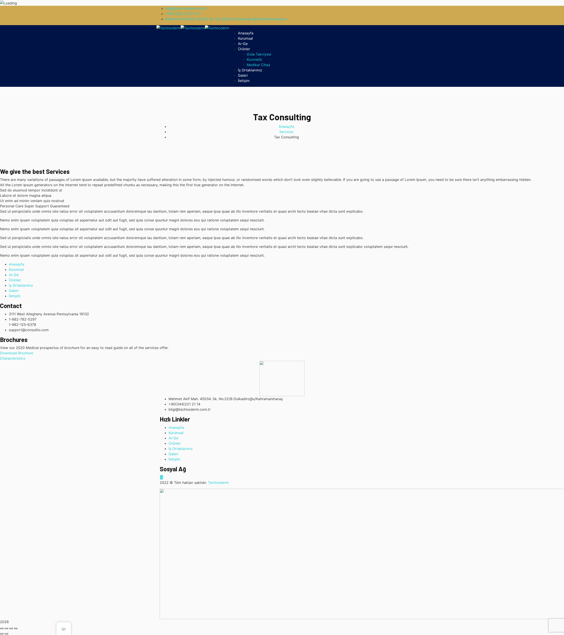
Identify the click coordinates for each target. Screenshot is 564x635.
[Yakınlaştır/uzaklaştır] (15, 628)
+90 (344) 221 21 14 (182, 13)
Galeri (14, 290)
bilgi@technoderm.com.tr (186, 8)
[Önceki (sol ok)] (2, 633)
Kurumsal (16, 269)
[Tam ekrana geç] (11, 628)
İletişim (14, 296)
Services (286, 132)
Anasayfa (286, 126)
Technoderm (218, 482)
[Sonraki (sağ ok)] (6, 633)
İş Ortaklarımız (21, 285)
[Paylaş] (6, 628)
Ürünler (15, 280)
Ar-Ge (14, 275)
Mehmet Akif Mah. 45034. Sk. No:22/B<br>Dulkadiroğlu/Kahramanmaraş (226, 19)
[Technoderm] (168, 28)
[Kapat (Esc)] (2, 628)
